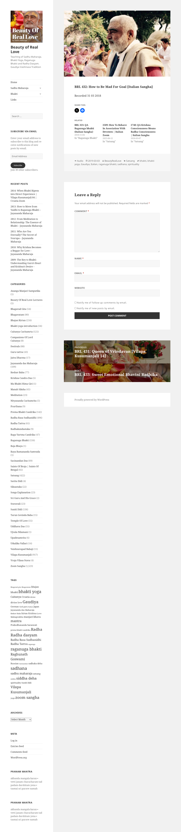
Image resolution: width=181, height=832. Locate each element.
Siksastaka (16, 486)
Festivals (15, 346)
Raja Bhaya (17, 446)
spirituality (16, 682)
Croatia (26, 596)
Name (79, 258)
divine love (16, 602)
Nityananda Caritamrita (23, 400)
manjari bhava (32, 616)
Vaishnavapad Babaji (22, 549)
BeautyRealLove (112, 160)
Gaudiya (30, 601)
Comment (82, 211)
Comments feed (19, 751)
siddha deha (26, 678)
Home (14, 82)
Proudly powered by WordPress (92, 399)
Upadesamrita (18, 537)
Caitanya (16, 596)
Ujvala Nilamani (19, 532)
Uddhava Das (18, 526)
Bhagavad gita (16, 587)
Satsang (15, 475)
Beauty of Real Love (24, 49)
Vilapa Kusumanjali (21, 554)
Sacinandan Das (19, 460)
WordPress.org (19, 757)
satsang (36, 673)
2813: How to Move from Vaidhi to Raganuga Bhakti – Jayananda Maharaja (26, 210)
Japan (36, 606)
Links (13, 99)
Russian (15, 663)
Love (39, 613)
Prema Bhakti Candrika (23, 412)
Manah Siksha (18, 389)
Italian (30, 607)
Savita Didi (16, 481)
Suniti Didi (16, 509)
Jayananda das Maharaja (24, 363)
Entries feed (17, 746)
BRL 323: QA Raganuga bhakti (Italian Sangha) (84, 128)
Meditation (16, 395)
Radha (36, 629)
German (15, 606)
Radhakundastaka (20, 429)
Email (79, 273)
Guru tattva (17, 352)
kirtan (24, 613)
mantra (16, 621)
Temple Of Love (19, 520)
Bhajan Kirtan (18, 320)
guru (25, 607)
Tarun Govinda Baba (22, 515)
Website (80, 287)
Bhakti (14, 93)
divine (32, 597)
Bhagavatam (17, 314)
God (21, 606)
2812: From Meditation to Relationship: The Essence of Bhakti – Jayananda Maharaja (26, 222)
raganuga (31, 644)
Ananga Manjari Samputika (25, 290)
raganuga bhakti (26, 649)
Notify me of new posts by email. (96, 308)
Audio (80, 160)
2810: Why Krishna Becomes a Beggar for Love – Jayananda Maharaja (26, 251)
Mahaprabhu (17, 617)
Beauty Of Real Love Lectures (26, 299)
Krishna (32, 613)
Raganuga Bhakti (20, 440)
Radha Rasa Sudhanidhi (23, 417)
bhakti (14, 592)
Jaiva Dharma (18, 357)
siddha (13, 679)
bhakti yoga (30, 591)
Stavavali (16, 503)
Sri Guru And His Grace (23, 498)
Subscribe (18, 165)
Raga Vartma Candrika (23, 434)
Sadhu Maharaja (19, 88)
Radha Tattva (18, 423)
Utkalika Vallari (19, 543)
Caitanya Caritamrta (22, 331)
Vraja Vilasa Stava (20, 560)
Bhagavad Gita (18, 309)
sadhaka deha (35, 663)
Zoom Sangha (18, 566)
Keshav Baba (17, 372)
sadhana (19, 668)
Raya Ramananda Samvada (25, 451)
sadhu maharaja (21, 673)
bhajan (35, 586)
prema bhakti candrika (20, 630)
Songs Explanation (20, 492)
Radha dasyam (24, 635)
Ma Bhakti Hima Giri (22, 383)
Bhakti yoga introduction (24, 326)
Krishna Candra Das (21, 378)
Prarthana (16, 406)
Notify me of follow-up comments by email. (102, 302)
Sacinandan (23, 664)
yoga (13, 698)
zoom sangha (27, 697)
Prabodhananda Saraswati (24, 625)
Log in (14, 740)
